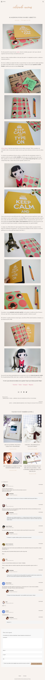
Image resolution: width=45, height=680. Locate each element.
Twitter (20, 384)
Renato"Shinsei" (9, 526)
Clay (6, 559)
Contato (24, 675)
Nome (4, 650)
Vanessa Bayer (8, 582)
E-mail (4, 654)
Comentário (5, 637)
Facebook (15, 384)
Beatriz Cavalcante (9, 544)
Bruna (7, 484)
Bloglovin (31, 384)
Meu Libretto (5, 148)
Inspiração (17, 20)
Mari (7, 601)
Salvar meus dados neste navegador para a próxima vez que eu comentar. (17, 663)
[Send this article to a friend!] (18, 392)
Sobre (20, 675)
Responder (41, 484)
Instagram (25, 384)
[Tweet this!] (26, 392)
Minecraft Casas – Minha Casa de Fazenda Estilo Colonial (19, 398)
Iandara (7, 611)
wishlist (18, 52)
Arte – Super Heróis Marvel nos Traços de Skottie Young (25, 403)
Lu (6, 505)
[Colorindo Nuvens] (22, 6)
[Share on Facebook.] (21, 392)
